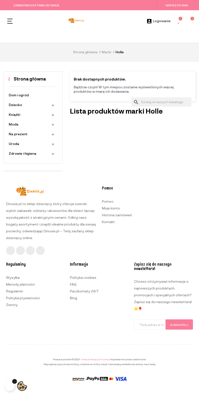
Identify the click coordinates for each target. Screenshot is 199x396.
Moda (13, 124)
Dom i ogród (19, 95)
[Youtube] (30, 250)
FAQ (73, 284)
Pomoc (108, 201)
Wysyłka (13, 277)
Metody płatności (20, 284)
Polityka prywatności (23, 298)
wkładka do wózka (132, 364)
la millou (95, 364)
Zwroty (12, 305)
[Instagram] (20, 250)
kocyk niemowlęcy (111, 364)
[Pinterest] (40, 250)
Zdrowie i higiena (22, 153)
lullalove (85, 364)
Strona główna (30, 78)
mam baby (150, 364)
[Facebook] (10, 250)
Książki (14, 114)
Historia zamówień (117, 215)
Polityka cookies (83, 277)
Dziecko (15, 105)
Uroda (14, 144)
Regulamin (14, 291)
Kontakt (108, 222)
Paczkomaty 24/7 (84, 291)
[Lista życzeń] (179, 21)
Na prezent (18, 134)
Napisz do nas (177, 5)
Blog (73, 298)
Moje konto (111, 208)
